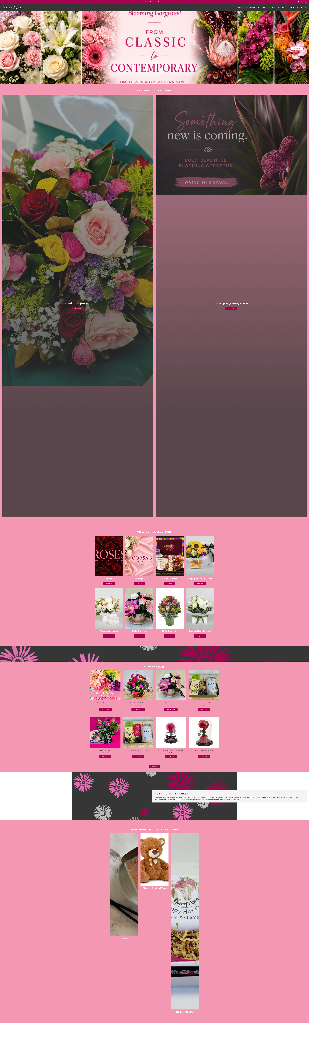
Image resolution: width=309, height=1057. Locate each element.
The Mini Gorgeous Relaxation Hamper (203, 703)
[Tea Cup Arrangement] (171, 685)
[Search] (297, 7)
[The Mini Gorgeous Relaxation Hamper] (204, 685)
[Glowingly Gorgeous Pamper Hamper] (138, 732)
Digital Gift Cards (269, 7)
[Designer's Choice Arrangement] (105, 685)
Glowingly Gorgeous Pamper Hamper (138, 750)
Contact (291, 7)
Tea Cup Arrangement (171, 703)
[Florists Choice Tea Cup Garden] (138, 685)
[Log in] (301, 7)
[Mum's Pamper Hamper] (105, 732)
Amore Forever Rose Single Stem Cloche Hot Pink (171, 750)
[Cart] (305, 7)
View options (105, 709)
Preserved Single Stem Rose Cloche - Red (203, 750)
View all (154, 766)
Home (240, 7)
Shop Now (139, 583)
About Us (281, 7)
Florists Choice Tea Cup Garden (138, 703)
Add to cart (203, 709)
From (105, 705)
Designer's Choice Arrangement (105, 703)
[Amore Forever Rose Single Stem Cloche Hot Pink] (171, 732)
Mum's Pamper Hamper (105, 750)
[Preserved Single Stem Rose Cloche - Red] (204, 732)
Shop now (297, 48)
